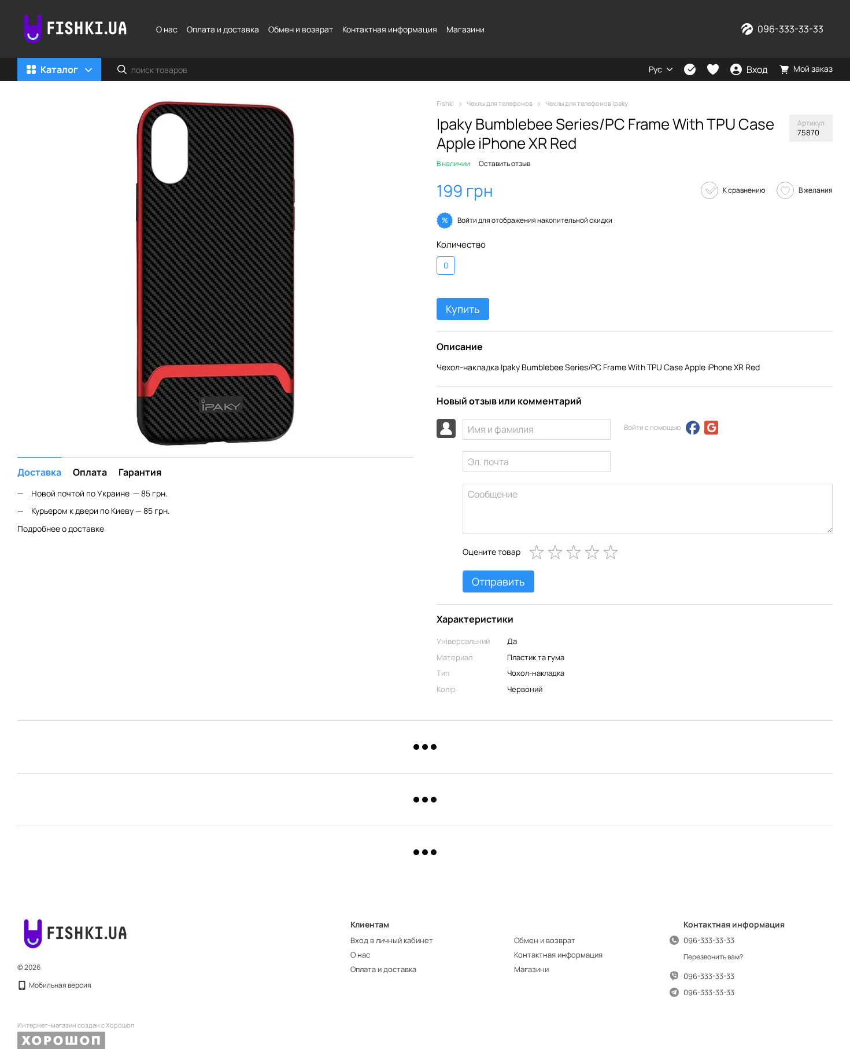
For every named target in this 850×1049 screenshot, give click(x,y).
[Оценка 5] (613, 552)
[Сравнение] (690, 69)
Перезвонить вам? (713, 957)
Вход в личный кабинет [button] (391, 940)
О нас (167, 29)
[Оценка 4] (594, 552)
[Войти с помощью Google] (711, 428)
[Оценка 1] (539, 552)
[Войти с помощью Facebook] (693, 428)
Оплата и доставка (223, 29)
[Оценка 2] (557, 552)
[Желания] (713, 69)
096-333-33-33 (790, 29)
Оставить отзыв (504, 163)
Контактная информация (389, 29)
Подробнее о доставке (60, 528)
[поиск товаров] (122, 69)
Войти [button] (467, 220)
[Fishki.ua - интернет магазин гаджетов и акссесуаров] (75, 933)
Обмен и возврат (300, 29)
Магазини (465, 29)
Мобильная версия (59, 985)
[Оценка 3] (576, 552)
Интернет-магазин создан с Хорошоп (75, 1025)
